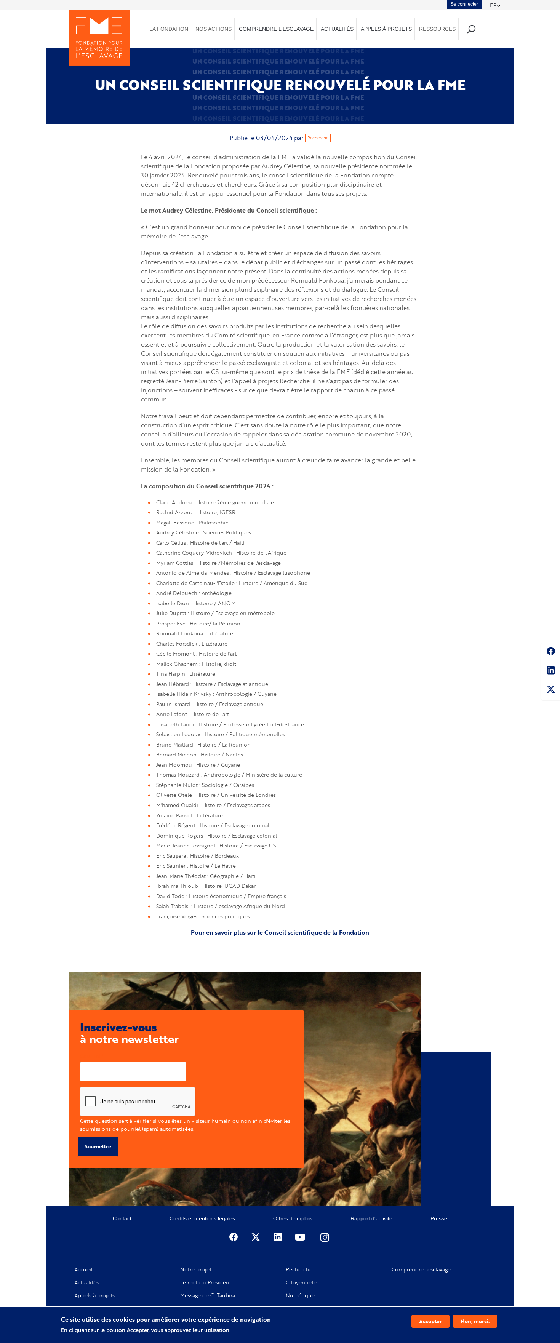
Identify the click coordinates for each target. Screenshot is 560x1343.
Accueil (83, 1269)
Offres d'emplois (292, 1218)
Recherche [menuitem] (471, 29)
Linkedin (550, 671)
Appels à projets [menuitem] (386, 29)
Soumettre (98, 1146)
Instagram (325, 1237)
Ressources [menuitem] (437, 29)
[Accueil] (99, 38)
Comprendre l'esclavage (421, 1269)
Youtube (301, 1237)
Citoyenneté (301, 1282)
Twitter (550, 690)
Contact (122, 1218)
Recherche (317, 138)
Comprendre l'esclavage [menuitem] (276, 29)
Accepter (430, 1321)
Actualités (86, 1282)
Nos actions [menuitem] (213, 29)
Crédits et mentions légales (202, 1218)
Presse (438, 1218)
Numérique (300, 1295)
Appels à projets (94, 1295)
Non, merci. (475, 1321)
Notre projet (195, 1269)
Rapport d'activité (371, 1218)
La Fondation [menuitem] (168, 29)
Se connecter (464, 4)
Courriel (90, 1056)
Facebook (550, 652)
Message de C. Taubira (207, 1295)
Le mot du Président (205, 1282)
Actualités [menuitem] (337, 29)
